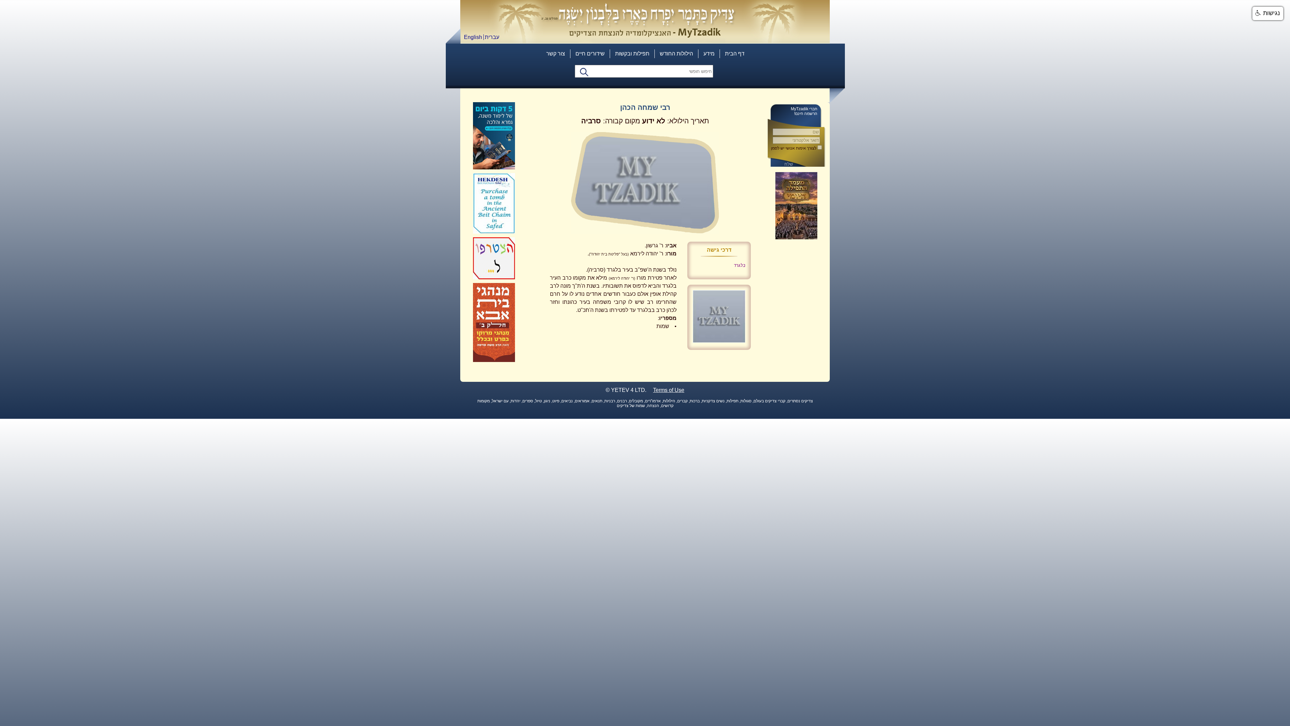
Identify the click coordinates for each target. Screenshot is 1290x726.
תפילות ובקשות (632, 53)
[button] (1267, 13)
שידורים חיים (590, 53)
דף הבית (734, 53)
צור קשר (555, 53)
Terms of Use (668, 390)
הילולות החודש (676, 53)
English (473, 37)
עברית (492, 37)
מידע (709, 53)
